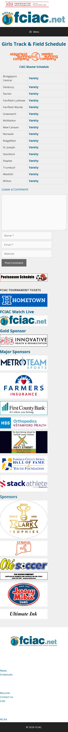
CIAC (3, 701)
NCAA (3, 719)
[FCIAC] (34, 18)
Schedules (6, 674)
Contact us (6, 697)
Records (5, 693)
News (3, 670)
